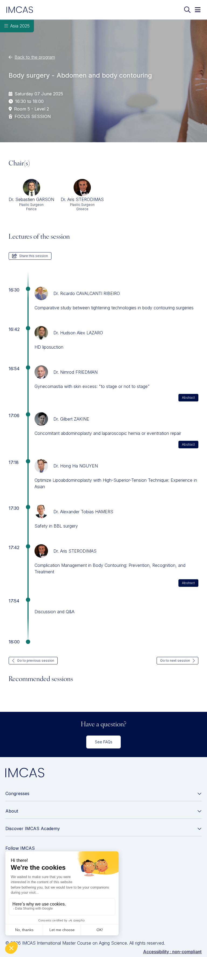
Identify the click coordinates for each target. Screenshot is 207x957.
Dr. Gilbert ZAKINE (71, 419)
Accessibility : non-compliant (172, 951)
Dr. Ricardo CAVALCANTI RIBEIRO (86, 293)
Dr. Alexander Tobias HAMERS (83, 511)
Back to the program (35, 57)
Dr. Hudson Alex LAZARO (78, 332)
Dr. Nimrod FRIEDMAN (75, 372)
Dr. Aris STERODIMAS (74, 551)
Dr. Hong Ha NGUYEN (75, 466)
